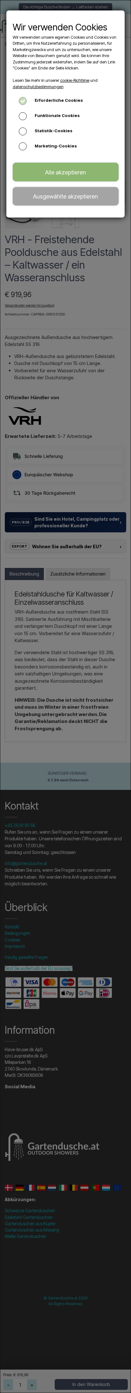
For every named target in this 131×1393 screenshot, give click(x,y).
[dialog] (65, 696)
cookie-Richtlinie (74, 80)
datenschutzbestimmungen (38, 86)
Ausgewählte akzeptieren (65, 196)
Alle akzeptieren (65, 172)
